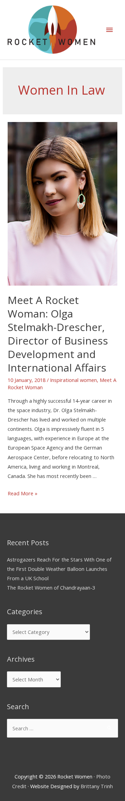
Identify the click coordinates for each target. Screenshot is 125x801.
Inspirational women (73, 379)
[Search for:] (62, 728)
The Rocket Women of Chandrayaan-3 (51, 587)
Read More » (23, 493)
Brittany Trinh (97, 786)
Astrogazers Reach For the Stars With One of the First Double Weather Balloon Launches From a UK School (59, 569)
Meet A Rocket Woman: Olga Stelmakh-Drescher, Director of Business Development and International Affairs (58, 334)
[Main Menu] (109, 30)
